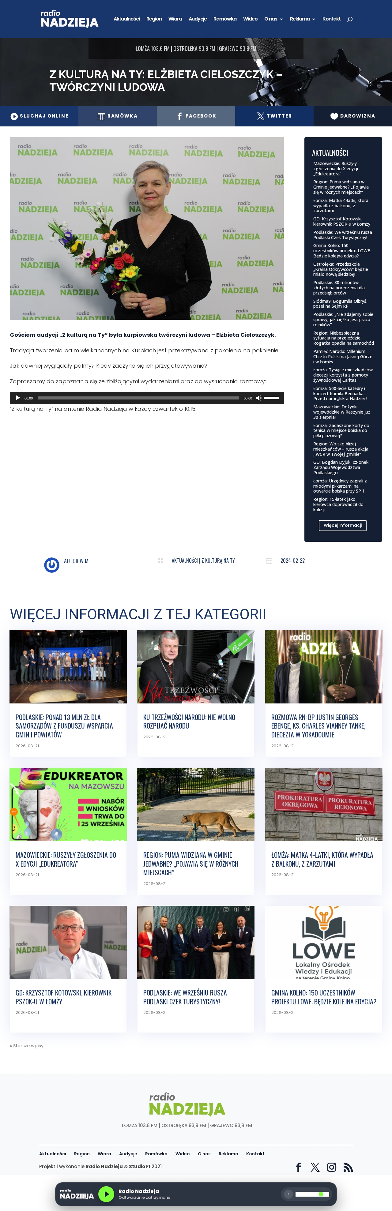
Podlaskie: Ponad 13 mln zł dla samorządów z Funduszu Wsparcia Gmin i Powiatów (64, 725)
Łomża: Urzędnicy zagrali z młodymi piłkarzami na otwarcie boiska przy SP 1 (340, 486)
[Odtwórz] (18, 398)
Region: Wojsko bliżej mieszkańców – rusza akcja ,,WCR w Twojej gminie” (340, 449)
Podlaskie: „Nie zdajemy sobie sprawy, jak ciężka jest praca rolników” (343, 319)
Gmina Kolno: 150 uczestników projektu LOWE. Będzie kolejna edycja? (342, 250)
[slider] (272, 397)
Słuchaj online (39, 116)
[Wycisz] (259, 398)
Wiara (175, 19)
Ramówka (224, 19)
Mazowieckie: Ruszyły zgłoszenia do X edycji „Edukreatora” (335, 168)
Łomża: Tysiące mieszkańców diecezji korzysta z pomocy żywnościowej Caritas (343, 375)
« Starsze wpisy (26, 1046)
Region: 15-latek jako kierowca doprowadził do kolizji (338, 504)
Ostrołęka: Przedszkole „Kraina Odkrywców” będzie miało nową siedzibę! (340, 269)
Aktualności (127, 19)
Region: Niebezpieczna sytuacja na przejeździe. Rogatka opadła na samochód (343, 338)
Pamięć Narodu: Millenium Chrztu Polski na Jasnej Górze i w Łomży (342, 356)
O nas (270, 19)
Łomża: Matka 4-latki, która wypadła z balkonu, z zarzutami (340, 205)
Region (154, 19)
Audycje (198, 19)
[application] (147, 398)
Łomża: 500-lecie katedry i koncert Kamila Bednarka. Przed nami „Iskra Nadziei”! (340, 393)
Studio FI (139, 1166)
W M (84, 561)
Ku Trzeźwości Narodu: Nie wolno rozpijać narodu (189, 721)
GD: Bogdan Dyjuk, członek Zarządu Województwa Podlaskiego (340, 467)
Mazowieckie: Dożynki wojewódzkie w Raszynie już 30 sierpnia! (341, 412)
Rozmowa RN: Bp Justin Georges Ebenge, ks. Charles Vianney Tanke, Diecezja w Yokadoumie (318, 725)
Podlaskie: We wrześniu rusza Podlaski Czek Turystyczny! (342, 234)
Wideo (250, 19)
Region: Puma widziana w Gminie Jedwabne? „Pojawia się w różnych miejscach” (341, 187)
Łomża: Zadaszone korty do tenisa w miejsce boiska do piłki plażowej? (341, 430)
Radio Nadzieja (104, 1166)
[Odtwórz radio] (106, 1194)
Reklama (300, 19)
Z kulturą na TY (218, 560)
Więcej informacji (343, 525)
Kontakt (331, 19)
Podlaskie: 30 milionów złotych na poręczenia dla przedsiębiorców (339, 287)
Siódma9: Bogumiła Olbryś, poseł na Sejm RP (340, 303)
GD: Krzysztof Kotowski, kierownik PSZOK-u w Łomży (341, 221)
